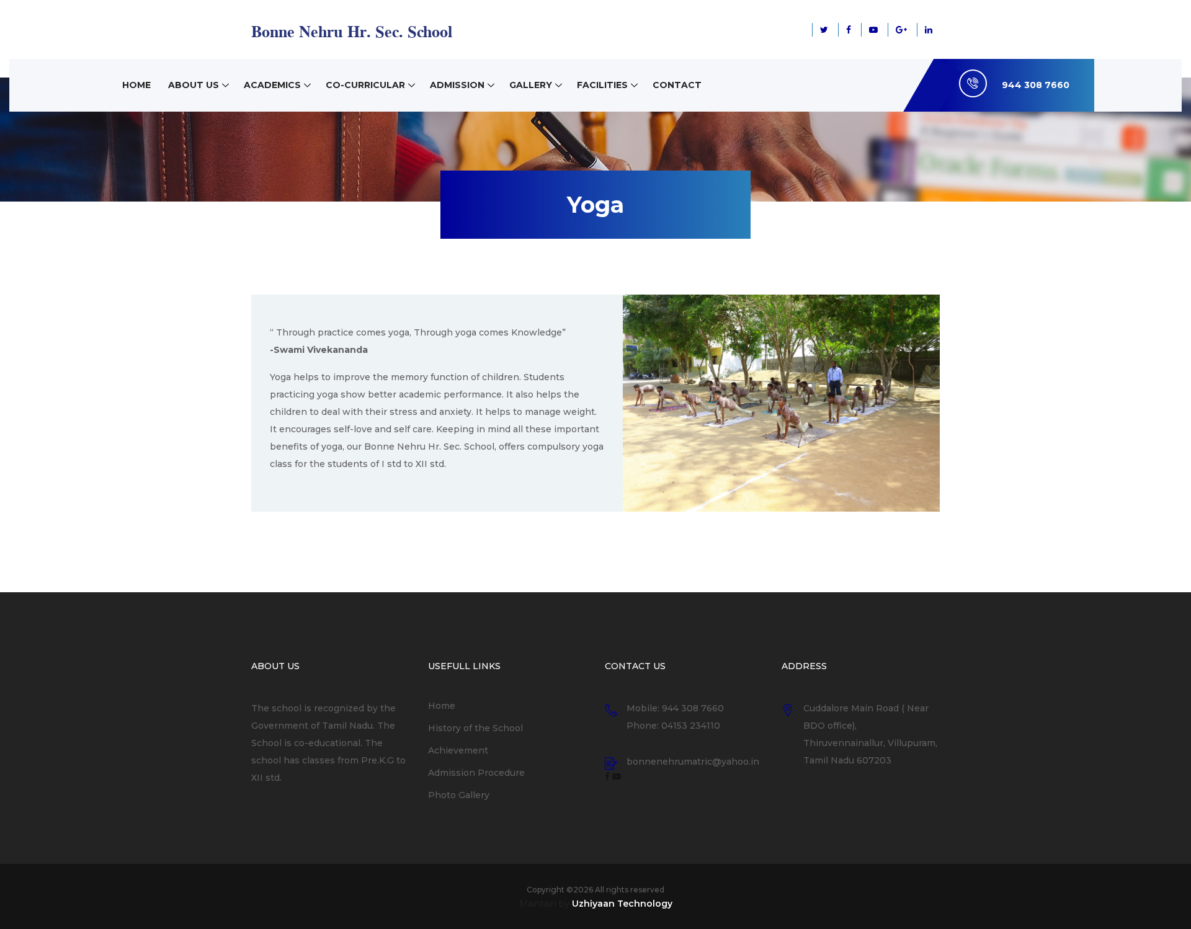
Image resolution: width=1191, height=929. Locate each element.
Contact (677, 85)
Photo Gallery (458, 795)
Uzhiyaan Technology (622, 903)
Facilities (602, 85)
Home (136, 85)
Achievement (458, 750)
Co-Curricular (365, 85)
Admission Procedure (476, 772)
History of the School (475, 728)
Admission (457, 85)
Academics (272, 85)
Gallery (530, 85)
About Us (193, 85)
